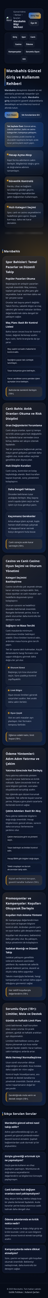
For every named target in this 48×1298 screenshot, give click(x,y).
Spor (24, 37)
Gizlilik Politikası (16, 1292)
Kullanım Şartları (32, 1292)
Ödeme (29, 44)
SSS (24, 59)
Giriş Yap (35, 15)
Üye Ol (34, 23)
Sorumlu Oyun (32, 51)
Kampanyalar (15, 51)
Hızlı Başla (12, 115)
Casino (18, 44)
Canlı (33, 37)
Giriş (15, 37)
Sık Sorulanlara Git (31, 115)
